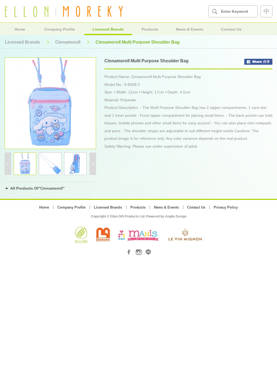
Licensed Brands (108, 29)
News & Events (189, 29)
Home (20, 29)
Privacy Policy (226, 207)
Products (149, 29)
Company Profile (59, 29)
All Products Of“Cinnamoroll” (37, 188)
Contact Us (231, 29)
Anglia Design (175, 216)
